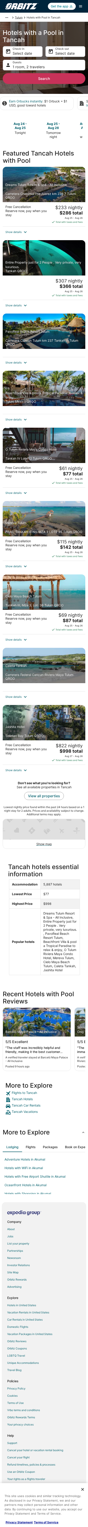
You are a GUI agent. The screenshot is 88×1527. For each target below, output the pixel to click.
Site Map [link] (13, 1272)
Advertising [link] (14, 1286)
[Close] (83, 1489)
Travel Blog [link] (14, 1370)
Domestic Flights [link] (17, 1326)
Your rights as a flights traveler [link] (26, 1479)
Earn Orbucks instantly (25, 101)
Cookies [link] (12, 1395)
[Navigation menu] (80, 6)
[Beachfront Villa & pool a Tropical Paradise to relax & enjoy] (44, 392)
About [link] (11, 1229)
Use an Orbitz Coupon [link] (21, 1471)
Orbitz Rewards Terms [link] (21, 1417)
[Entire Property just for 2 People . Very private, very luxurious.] (44, 270)
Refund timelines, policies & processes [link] (31, 1464)
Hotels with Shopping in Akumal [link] (28, 1193)
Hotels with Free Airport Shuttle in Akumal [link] (35, 1176)
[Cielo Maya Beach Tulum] (44, 604)
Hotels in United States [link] (21, 1305)
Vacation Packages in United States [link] (29, 1334)
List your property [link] (18, 1243)
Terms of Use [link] (15, 1403)
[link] (44, 1093)
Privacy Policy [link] (16, 1388)
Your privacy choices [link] (20, 1424)
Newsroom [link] (14, 1258)
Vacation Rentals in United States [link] (28, 1312)
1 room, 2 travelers (29, 67)
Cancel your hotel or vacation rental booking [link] (35, 1450)
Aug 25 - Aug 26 (53, 126)
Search (44, 78)
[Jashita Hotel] (44, 735)
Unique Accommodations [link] (23, 1362)
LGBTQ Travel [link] (16, 1355)
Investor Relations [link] (18, 1265)
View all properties (44, 796)
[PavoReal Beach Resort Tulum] (44, 335)
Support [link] (12, 1443)
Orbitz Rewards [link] (17, 1279)
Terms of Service (46, 1522)
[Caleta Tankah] (44, 669)
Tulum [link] (19, 17)
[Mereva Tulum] (44, 531)
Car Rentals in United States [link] (25, 1319)
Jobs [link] (10, 1236)
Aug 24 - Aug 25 (20, 126)
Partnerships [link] (15, 1250)
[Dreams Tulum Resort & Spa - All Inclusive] (44, 196)
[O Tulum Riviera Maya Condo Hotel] (44, 457)
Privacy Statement (19, 1522)
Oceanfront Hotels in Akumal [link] (25, 1185)
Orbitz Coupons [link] (17, 1348)
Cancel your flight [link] (18, 1457)
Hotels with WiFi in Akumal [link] (24, 1168)
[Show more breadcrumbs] (7, 18)
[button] (44, 232)
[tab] (12, 1147)
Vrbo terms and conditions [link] (23, 1410)
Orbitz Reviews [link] (16, 1341)
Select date (22, 53)
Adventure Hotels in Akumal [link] (25, 1159)
